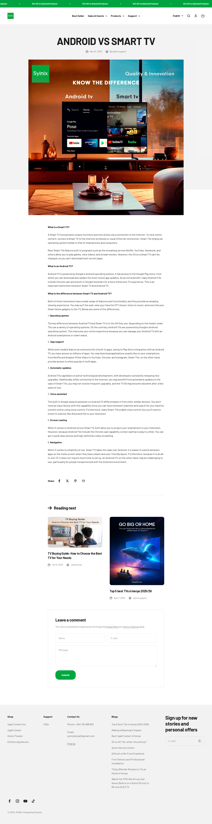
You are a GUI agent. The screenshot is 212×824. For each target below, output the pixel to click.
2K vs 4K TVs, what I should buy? (129, 741)
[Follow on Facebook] (9, 801)
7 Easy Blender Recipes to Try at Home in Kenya (129, 771)
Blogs (115, 716)
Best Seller (78, 15)
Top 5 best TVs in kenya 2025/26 (131, 591)
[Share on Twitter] (67, 481)
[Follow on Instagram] (17, 801)
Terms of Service (131, 626)
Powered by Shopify (32, 812)
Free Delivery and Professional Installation (128, 761)
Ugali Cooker (14, 730)
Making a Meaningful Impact (126, 730)
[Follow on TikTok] (33, 801)
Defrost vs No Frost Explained (128, 753)
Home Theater (15, 735)
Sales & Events (96, 15)
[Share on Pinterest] (75, 481)
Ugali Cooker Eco (16, 724)
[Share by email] (83, 481)
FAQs (46, 724)
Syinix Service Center (123, 747)
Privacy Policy (112, 626)
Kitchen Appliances (18, 741)
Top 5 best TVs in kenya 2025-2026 (130, 724)
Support (132, 15)
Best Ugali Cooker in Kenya (126, 735)
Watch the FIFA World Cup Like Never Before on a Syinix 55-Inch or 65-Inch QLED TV (130, 782)
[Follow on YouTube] (25, 801)
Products (116, 15)
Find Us (71, 743)
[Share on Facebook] (59, 481)
